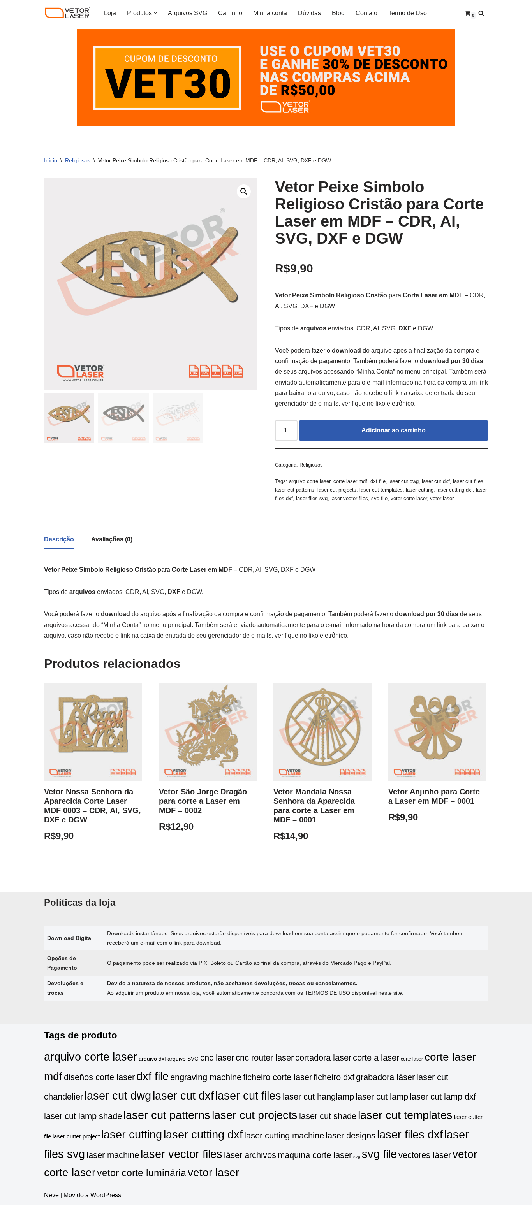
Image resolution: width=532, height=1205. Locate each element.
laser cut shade (327, 1116)
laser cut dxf (436, 481)
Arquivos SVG (187, 13)
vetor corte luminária (141, 1172)
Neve (51, 1195)
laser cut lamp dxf (443, 1096)
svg (356, 1156)
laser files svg (312, 498)
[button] (155, 13)
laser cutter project (76, 1136)
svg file (379, 498)
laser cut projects (336, 490)
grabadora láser (385, 1077)
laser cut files (468, 481)
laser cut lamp (382, 1096)
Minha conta (270, 13)
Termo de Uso (407, 13)
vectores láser (424, 1155)
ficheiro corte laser (277, 1077)
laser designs (350, 1135)
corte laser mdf (350, 481)
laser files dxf (410, 1134)
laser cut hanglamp (318, 1096)
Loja (110, 13)
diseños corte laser (99, 1077)
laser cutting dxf (455, 490)
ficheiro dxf (334, 1077)
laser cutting (419, 490)
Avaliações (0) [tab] (111, 539)
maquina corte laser (315, 1155)
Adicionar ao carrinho (393, 430)
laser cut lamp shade (83, 1116)
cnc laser (217, 1058)
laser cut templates (381, 490)
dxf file (378, 481)
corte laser (412, 1059)
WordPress (105, 1195)
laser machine (112, 1155)
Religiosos (77, 160)
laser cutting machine (284, 1135)
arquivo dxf (152, 1059)
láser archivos (250, 1155)
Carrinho (230, 13)
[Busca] (481, 13)
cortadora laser (323, 1058)
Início (50, 160)
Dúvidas (309, 13)
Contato (366, 13)
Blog (338, 13)
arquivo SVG (183, 1059)
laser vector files (349, 498)
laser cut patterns (294, 490)
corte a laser (376, 1058)
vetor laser (442, 498)
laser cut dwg (404, 481)
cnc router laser (265, 1058)
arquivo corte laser (309, 481)
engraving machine (205, 1077)
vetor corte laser (409, 498)
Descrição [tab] (59, 539)
